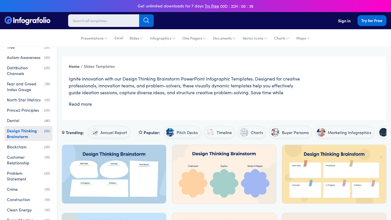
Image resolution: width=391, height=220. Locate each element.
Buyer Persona (295, 132)
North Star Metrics (28, 100)
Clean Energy (28, 210)
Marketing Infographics (349, 132)
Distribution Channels (28, 70)
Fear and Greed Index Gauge (28, 86)
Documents (222, 38)
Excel (118, 37)
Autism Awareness (28, 57)
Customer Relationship (28, 160)
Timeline (224, 132)
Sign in (344, 20)
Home (74, 66)
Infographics (160, 38)
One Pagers (192, 38)
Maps (301, 38)
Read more (80, 104)
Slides (134, 38)
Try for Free (371, 20)
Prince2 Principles (28, 110)
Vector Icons (253, 38)
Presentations (92, 38)
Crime (28, 189)
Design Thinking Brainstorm (28, 133)
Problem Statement (28, 176)
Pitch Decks (187, 132)
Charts (279, 38)
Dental (28, 120)
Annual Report (113, 132)
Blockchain (28, 147)
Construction (28, 199)
